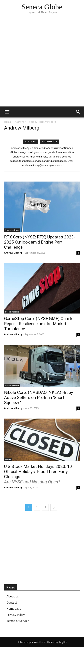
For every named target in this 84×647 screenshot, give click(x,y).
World (8, 459)
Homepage (14, 608)
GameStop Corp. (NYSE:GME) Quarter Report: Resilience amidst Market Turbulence (39, 323)
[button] (6, 111)
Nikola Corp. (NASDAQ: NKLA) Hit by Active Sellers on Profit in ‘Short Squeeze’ (38, 397)
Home (7, 121)
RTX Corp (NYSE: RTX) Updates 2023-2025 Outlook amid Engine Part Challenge (39, 242)
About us (13, 596)
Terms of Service (18, 621)
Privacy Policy (16, 615)
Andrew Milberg (13, 252)
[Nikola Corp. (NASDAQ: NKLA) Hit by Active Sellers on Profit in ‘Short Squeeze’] (42, 366)
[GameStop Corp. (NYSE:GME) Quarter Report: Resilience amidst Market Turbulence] (42, 288)
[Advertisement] (42, 62)
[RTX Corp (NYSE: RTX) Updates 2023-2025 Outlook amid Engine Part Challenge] (42, 207)
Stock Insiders (12, 230)
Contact (12, 602)
